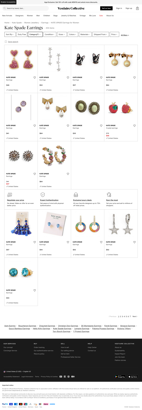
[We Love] (98, 16)
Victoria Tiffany (124, 328)
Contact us (92, 350)
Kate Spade (17, 22)
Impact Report (120, 354)
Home (6, 22)
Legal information (27, 377)
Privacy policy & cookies (49, 377)
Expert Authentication (49, 200)
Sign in (119, 8)
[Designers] (25, 16)
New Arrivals (7, 15)
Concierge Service (10, 350)
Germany (30, 407)
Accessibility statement (12, 377)
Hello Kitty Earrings (41, 328)
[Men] (41, 16)
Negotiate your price (15, 200)
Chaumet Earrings (47, 325)
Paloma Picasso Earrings (103, 328)
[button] (137, 8)
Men (38, 15)
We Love (92, 15)
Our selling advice (67, 350)
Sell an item (106, 8)
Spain (36, 407)
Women (30, 15)
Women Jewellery (31, 22)
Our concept (8, 347)
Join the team (120, 357)
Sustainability (120, 350)
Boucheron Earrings (27, 325)
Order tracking (39, 347)
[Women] (35, 16)
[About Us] (115, 16)
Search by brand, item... (15, 8)
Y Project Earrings (81, 331)
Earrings (44, 22)
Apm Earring (9, 325)
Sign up (129, 8)
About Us (110, 15)
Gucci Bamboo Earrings (19, 328)
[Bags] (59, 16)
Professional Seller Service (70, 357)
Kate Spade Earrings (62, 328)
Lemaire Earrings (81, 328)
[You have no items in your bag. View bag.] (137, 8)
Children (46, 15)
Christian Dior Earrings (68, 325)
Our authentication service (43, 350)
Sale (101, 15)
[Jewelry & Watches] (78, 16)
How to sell (65, 347)
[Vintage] (87, 16)
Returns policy (39, 354)
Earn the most (112, 200)
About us (118, 347)
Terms (37, 377)
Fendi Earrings (110, 325)
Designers (19, 15)
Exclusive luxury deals (82, 200)
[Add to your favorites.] (34, 77)
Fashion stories (120, 360)
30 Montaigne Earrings (91, 325)
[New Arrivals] (14, 16)
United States (23, 407)
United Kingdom (12, 407)
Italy (41, 407)
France (4, 407)
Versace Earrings (127, 325)
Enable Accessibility (8, 2)
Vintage (83, 15)
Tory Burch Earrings (61, 331)
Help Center (92, 347)
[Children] (52, 16)
